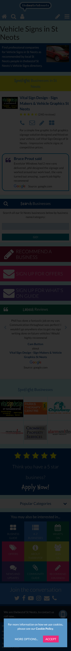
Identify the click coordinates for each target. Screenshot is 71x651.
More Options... (26, 639)
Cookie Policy (44, 628)
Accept (50, 639)
